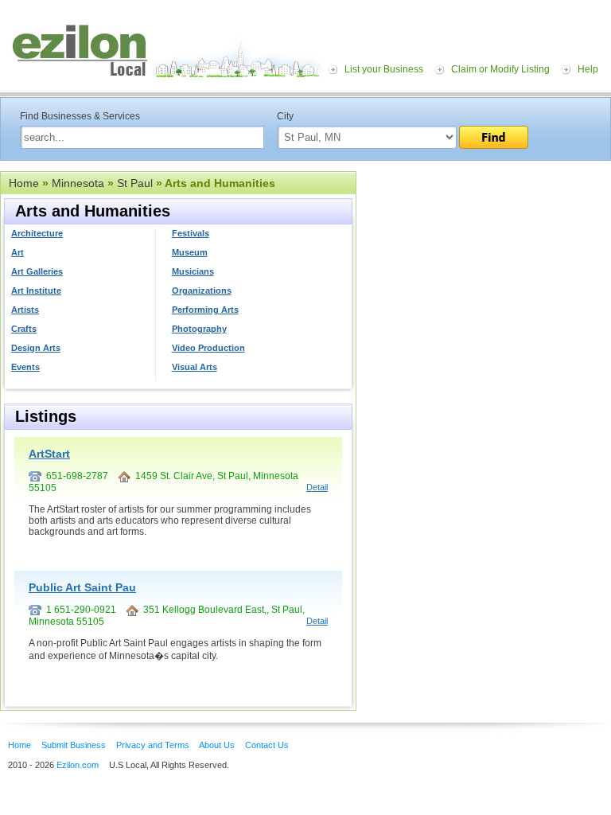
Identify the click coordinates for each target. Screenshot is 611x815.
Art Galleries (37, 271)
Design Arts (35, 348)
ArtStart (49, 453)
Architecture (37, 233)
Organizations (202, 290)
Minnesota (78, 183)
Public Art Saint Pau (82, 587)
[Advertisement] (483, 269)
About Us (217, 745)
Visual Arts (194, 367)
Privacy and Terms (152, 745)
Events (25, 367)
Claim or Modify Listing (500, 69)
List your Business (383, 69)
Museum (190, 252)
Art (17, 252)
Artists (25, 309)
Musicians (193, 271)
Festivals (190, 233)
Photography (199, 328)
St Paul (135, 183)
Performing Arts (205, 309)
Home (24, 183)
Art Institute (36, 290)
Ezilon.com (77, 765)
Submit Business (73, 745)
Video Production (208, 348)
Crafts (24, 328)
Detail (317, 487)
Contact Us (267, 745)
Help (588, 69)
